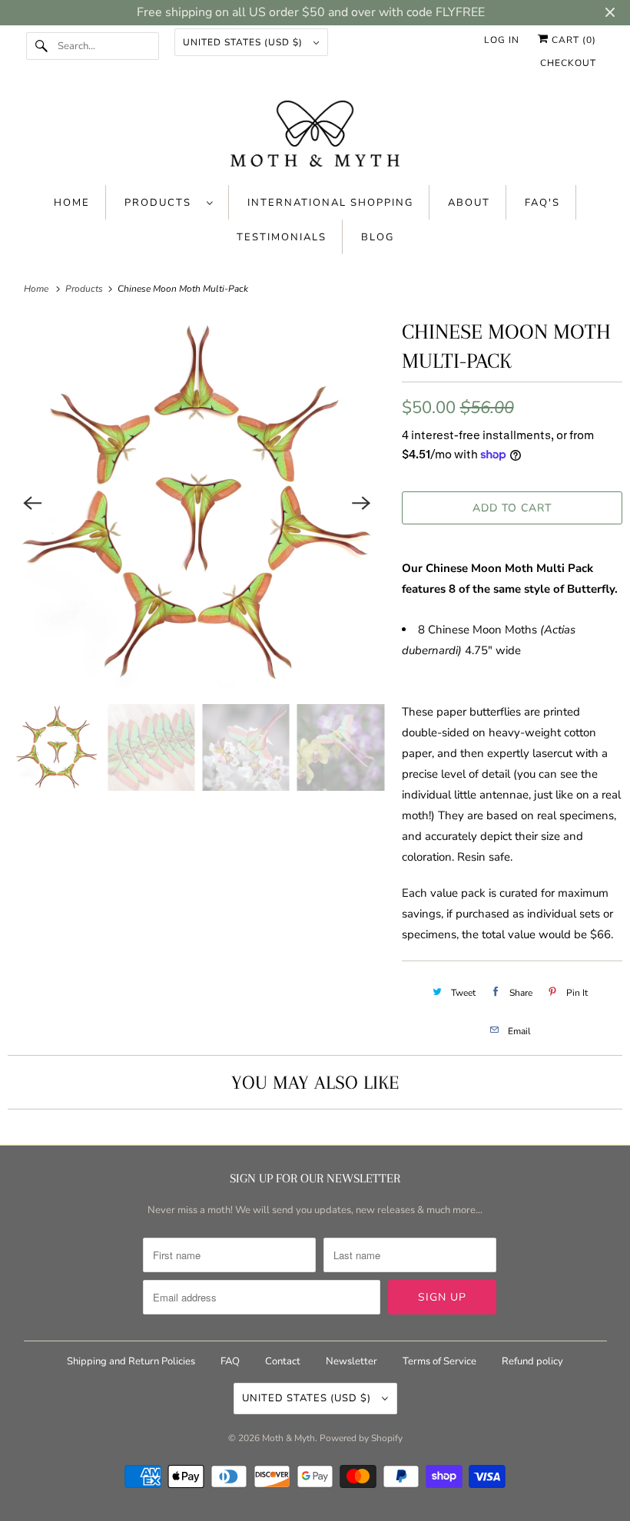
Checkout (568, 63)
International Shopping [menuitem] (330, 203)
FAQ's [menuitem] (542, 203)
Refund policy (532, 1361)
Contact (282, 1361)
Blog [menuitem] (377, 237)
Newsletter (351, 1361)
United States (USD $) (244, 42)
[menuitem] (169, 202)
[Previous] (32, 503)
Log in (501, 40)
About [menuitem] (469, 203)
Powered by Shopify (361, 1438)
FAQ (230, 1361)
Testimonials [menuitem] (282, 237)
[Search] (41, 46)
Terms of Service (439, 1361)
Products (161, 203)
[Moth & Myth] (315, 135)
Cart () (572, 40)
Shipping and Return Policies (132, 1361)
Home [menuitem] (72, 203)
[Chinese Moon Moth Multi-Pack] (197, 503)
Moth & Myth (288, 1438)
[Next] (362, 503)
